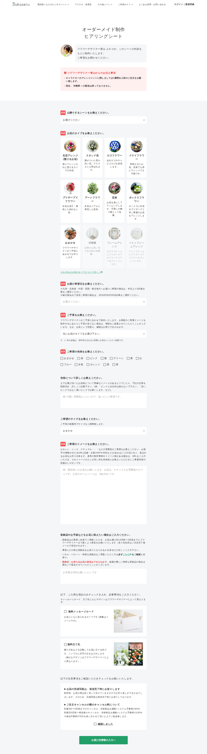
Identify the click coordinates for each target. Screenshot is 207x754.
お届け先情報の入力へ (103, 740)
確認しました (105, 724)
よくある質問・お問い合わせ (152, 4)
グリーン (118, 358)
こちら (126, 554)
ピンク (94, 358)
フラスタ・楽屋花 (83, 4)
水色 (80, 364)
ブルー (68, 364)
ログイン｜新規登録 (184, 4)
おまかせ (69, 358)
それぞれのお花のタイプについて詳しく (80, 272)
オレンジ (95, 364)
